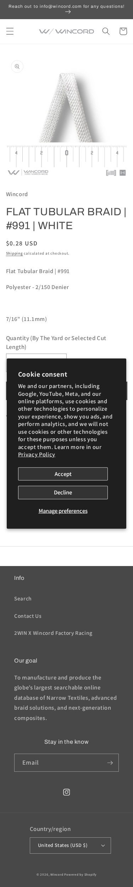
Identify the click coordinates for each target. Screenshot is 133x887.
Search (23, 598)
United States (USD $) (63, 845)
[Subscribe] (109, 763)
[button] (9, 31)
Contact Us (28, 615)
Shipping (14, 253)
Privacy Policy (36, 454)
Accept (63, 473)
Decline (63, 492)
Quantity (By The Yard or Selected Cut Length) (56, 342)
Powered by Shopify (80, 874)
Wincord (56, 874)
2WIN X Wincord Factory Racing (53, 632)
